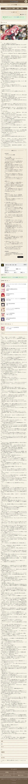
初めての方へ (21, 775)
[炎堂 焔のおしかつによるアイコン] (3, 296)
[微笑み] (3, 310)
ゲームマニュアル (7, 775)
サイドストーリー (21, 772)
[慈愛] (3, 301)
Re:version (14, 780)
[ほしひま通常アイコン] (3, 320)
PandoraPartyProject (14, 1)
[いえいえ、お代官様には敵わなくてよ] (3, 286)
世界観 (6, 772)
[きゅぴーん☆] (3, 315)
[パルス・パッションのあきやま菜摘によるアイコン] (3, 329)
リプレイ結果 (15, 277)
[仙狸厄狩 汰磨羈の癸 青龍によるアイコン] (3, 291)
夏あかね (8, 267)
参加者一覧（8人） (5, 280)
